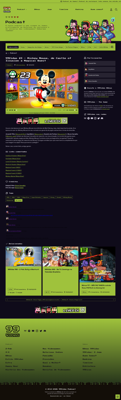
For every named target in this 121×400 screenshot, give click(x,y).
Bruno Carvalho (20, 185)
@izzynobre (39, 134)
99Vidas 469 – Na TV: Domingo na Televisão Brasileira (58, 270)
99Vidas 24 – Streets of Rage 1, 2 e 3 (72, 299)
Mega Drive (25, 197)
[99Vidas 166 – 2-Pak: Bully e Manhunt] (23, 256)
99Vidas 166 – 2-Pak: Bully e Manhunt (23, 269)
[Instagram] (95, 118)
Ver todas (18, 200)
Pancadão (48, 355)
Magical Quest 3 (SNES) (14, 173)
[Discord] (102, 118)
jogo (101, 105)
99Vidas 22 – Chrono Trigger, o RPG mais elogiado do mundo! (42, 299)
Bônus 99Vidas (91, 348)
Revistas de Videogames (57, 369)
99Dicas (87, 369)
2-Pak (89, 47)
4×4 (7, 352)
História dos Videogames (20, 369)
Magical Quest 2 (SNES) (14, 170)
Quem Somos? (90, 355)
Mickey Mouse (67, 197)
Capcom (45, 197)
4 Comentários (94, 292)
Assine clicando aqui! (103, 96)
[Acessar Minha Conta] (111, 9)
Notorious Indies (53, 352)
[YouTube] (92, 118)
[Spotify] (88, 118)
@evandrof (62, 134)
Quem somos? (97, 9)
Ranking (79, 9)
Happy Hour (12, 366)
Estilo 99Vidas (104, 47)
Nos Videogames (52, 348)
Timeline (63, 9)
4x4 (95, 47)
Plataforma (10, 200)
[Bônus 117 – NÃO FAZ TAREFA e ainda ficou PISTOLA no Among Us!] (97, 264)
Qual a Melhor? (51, 362)
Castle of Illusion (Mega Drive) (16, 156)
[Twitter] (98, 118)
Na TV (47, 292)
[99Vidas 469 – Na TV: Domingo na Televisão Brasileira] (60, 256)
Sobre (85, 344)
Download (36, 113)
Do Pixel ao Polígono (72, 47)
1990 (8, 197)
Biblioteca (89, 366)
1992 (13, 197)
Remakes (47, 366)
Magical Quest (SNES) (13, 167)
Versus (47, 47)
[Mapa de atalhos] (117, 396)
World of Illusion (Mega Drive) (15, 164)
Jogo (49, 9)
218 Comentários (20, 65)
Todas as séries (13, 47)
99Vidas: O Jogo (92, 352)
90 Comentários (58, 292)
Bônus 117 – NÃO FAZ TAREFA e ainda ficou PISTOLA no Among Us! (96, 286)
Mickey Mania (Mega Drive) (15, 176)
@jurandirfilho (20, 134)
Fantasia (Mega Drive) (13, 158)
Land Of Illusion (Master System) (17, 161)
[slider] (37, 110)
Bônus (37, 9)
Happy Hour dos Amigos (35, 47)
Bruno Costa (19, 188)
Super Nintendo (36, 197)
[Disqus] (42, 222)
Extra (9, 362)
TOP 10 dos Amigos (57, 47)
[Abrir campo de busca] (116, 9)
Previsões (48, 359)
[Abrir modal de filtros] (112, 47)
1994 (18, 197)
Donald (59, 197)
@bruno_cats (11, 136)
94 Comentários (21, 289)
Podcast (21, 9)
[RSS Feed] (85, 118)
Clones (23, 47)
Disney (52, 197)
